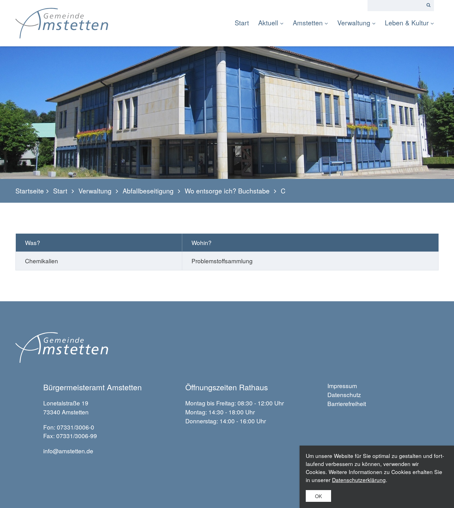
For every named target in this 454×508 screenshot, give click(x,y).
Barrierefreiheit (346, 403)
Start (242, 22)
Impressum (342, 385)
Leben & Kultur (407, 22)
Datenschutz (344, 394)
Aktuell (268, 22)
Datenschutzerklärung (359, 480)
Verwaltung (353, 22)
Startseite (29, 190)
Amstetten (308, 22)
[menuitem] (244, 23)
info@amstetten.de (68, 451)
